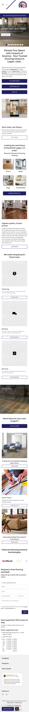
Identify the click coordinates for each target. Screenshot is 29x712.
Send (24, 612)
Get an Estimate (14, 81)
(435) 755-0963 (6, 637)
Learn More (14, 246)
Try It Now (14, 137)
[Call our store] (17, 709)
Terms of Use (18, 702)
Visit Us (14, 92)
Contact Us (14, 505)
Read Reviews (14, 337)
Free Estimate (7, 709)
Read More (14, 466)
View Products (14, 86)
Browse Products (14, 193)
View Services (14, 377)
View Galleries (14, 426)
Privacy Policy (10, 702)
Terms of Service (9, 608)
